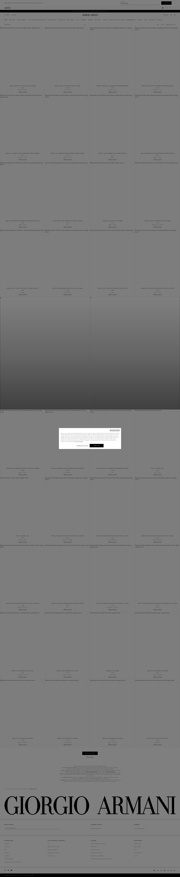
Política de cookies (78, 441)
